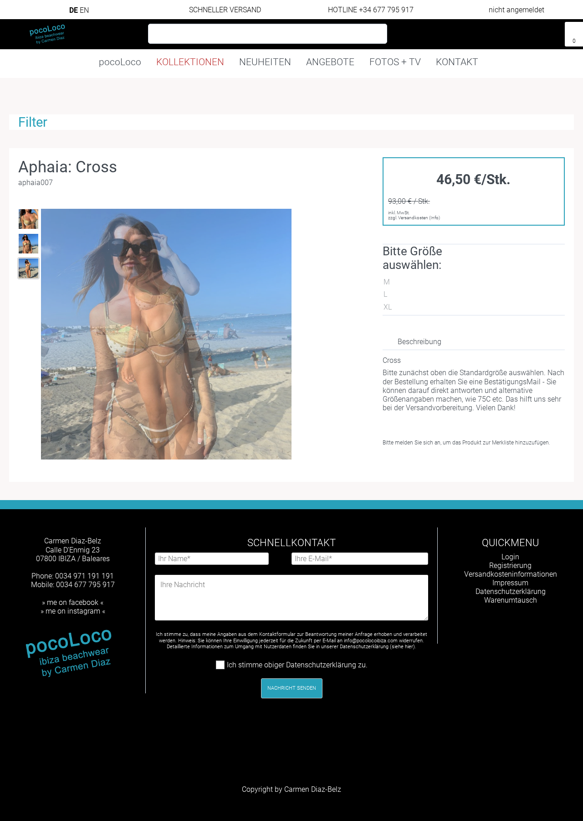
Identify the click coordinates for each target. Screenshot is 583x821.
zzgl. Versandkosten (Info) (414, 217)
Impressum (510, 582)
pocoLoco (120, 62)
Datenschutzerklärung (511, 591)
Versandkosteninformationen (510, 574)
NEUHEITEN (265, 62)
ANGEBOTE (330, 62)
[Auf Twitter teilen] (450, 465)
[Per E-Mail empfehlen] (466, 465)
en (84, 10)
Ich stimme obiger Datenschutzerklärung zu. (297, 665)
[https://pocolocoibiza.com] (525, 624)
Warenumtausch (510, 600)
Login (510, 556)
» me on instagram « (73, 611)
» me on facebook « (72, 602)
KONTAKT (457, 62)
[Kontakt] (519, 30)
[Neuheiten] (535, 30)
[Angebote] (552, 30)
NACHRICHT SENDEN (291, 688)
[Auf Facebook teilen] (433, 465)
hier (409, 647)
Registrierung (510, 565)
